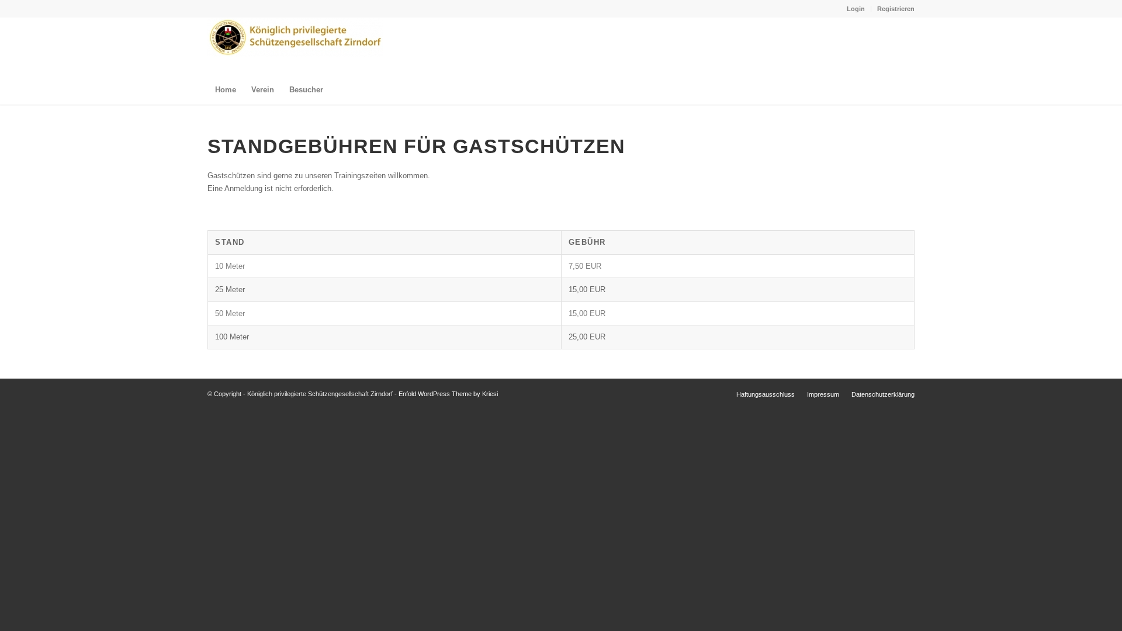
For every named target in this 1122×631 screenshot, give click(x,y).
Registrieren (896, 8)
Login (856, 8)
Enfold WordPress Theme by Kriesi (448, 393)
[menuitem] (856, 9)
